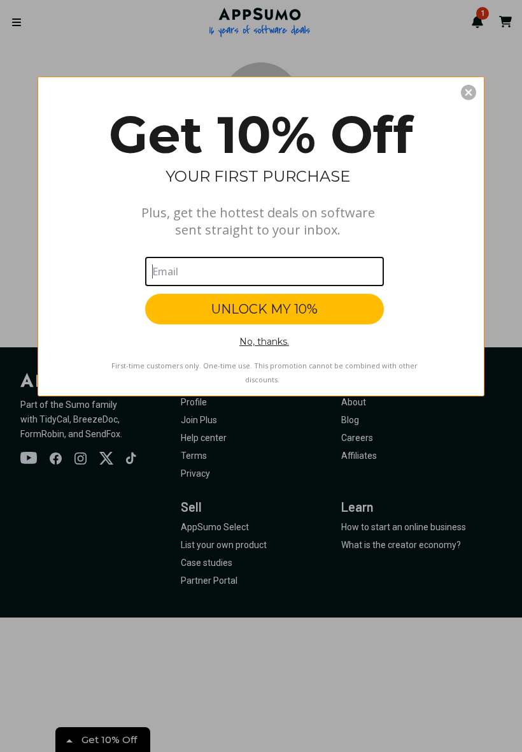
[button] (468, 92)
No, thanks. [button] (264, 341)
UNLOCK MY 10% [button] (264, 309)
